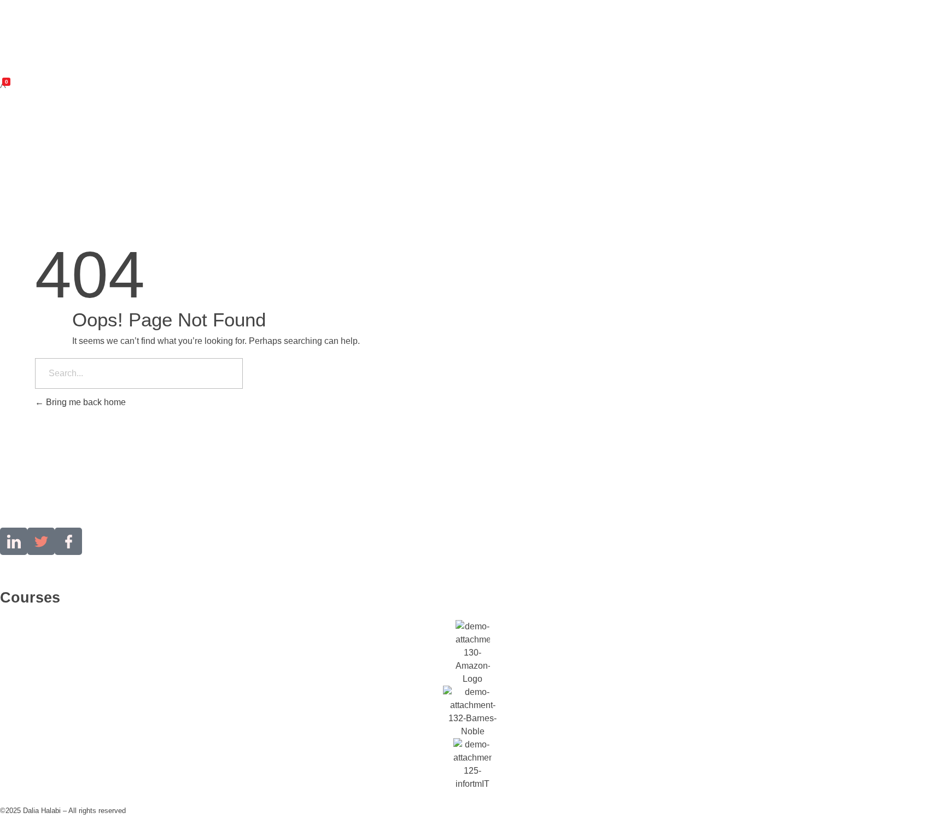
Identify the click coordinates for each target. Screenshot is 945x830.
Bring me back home (85, 402)
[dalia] (33, 33)
